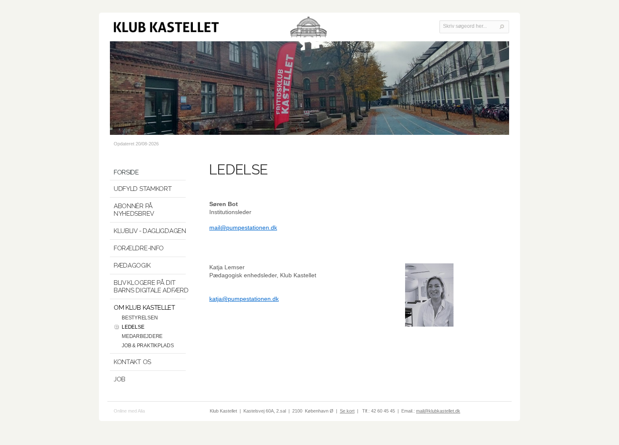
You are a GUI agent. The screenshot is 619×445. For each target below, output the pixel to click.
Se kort (347, 410)
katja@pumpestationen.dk (244, 298)
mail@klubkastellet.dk (438, 410)
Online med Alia (129, 410)
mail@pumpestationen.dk (243, 227)
